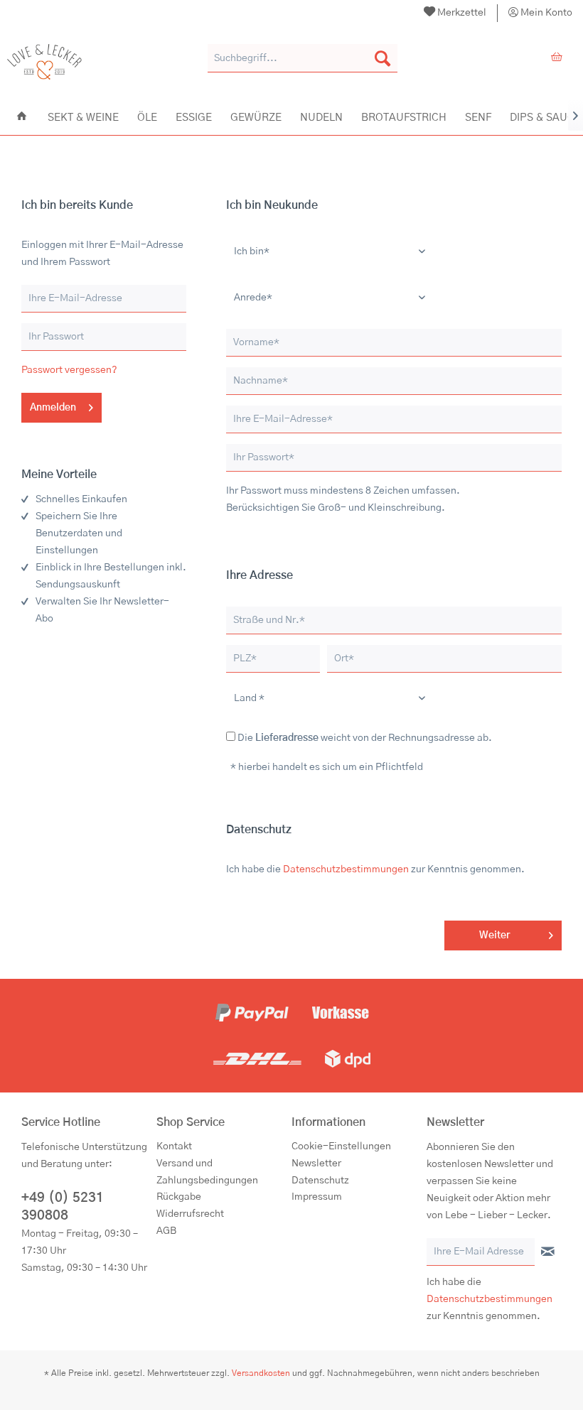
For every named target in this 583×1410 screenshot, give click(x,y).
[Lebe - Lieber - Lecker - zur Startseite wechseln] (44, 62)
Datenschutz (320, 1181)
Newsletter (316, 1163)
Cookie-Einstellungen (341, 1146)
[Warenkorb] (560, 58)
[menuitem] (455, 13)
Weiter (494, 935)
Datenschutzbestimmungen (346, 869)
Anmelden (53, 408)
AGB (166, 1231)
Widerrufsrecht (190, 1214)
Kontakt (174, 1146)
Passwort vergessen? (69, 370)
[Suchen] (382, 58)
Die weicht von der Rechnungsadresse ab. (364, 738)
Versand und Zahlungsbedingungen (207, 1172)
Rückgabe (178, 1197)
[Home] (21, 116)
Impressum (317, 1197)
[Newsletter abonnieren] (547, 1252)
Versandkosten (261, 1373)
